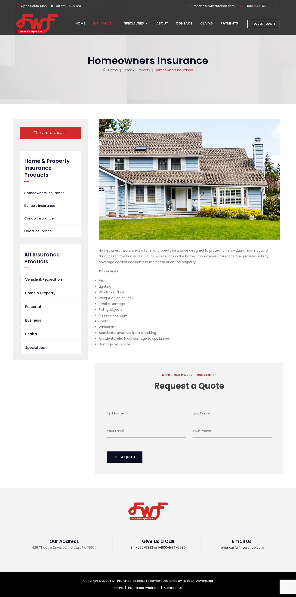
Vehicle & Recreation (43, 279)
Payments (229, 23)
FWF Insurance (121, 581)
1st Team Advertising (197, 581)
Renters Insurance (39, 205)
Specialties (134, 23)
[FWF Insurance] (37, 23)
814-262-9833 (141, 547)
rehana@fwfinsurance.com (214, 6)
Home (80, 23)
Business (33, 320)
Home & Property (40, 293)
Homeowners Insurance (44, 193)
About (162, 23)
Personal (33, 306)
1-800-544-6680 (257, 6)
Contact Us (173, 587)
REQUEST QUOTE (264, 24)
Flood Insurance (38, 231)
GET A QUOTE (53, 133)
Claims (206, 23)
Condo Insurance (39, 218)
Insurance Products (143, 587)
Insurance (102, 23)
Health (31, 334)
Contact (184, 23)
